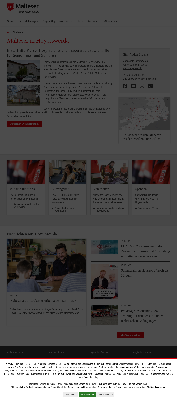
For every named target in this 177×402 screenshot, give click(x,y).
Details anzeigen (106, 394)
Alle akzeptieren (88, 394)
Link (96, 377)
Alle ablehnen (71, 394)
